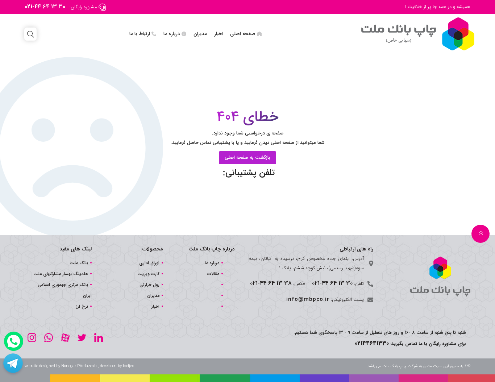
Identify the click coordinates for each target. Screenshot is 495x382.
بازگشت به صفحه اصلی (247, 157)
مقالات (213, 273)
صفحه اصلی (242, 34)
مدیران (200, 34)
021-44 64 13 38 (271, 283)
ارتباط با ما (139, 34)
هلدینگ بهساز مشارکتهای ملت (60, 273)
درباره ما (171, 34)
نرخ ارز (82, 306)
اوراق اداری (149, 262)
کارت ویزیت (148, 273)
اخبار (218, 34)
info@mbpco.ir (307, 299)
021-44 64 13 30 (45, 7)
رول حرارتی (149, 284)
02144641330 (372, 343)
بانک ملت (79, 262)
